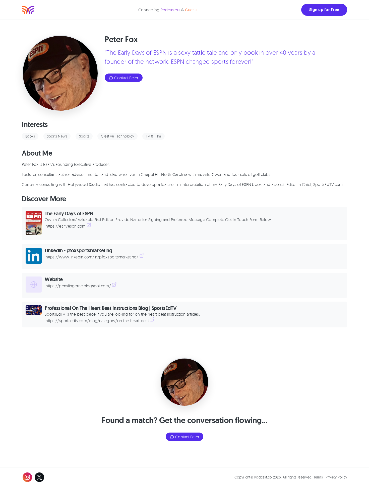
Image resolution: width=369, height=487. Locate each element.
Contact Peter (126, 77)
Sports (84, 136)
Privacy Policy (336, 477)
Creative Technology (117, 136)
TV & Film (153, 136)
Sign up (324, 9)
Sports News (57, 136)
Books (30, 136)
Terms (318, 477)
